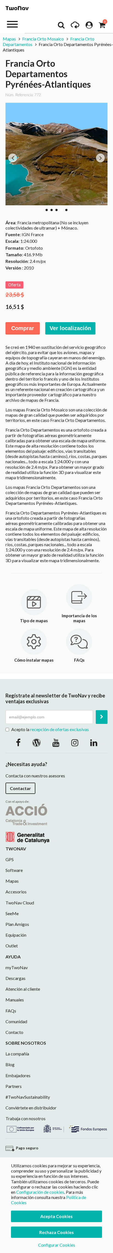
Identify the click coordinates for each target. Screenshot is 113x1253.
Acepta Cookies (56, 1216)
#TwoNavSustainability (27, 1097)
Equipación (15, 934)
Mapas (10, 38)
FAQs (10, 1010)
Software (14, 870)
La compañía (17, 1053)
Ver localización (70, 328)
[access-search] (61, 26)
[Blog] (36, 742)
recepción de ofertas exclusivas (59, 729)
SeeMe (12, 913)
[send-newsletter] (102, 717)
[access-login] (89, 26)
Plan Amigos (17, 924)
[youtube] (56, 742)
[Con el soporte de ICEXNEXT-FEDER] (56, 1127)
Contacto (14, 1032)
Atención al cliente (22, 988)
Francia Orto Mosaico (43, 38)
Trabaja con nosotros (25, 1118)
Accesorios (16, 891)
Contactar (20, 788)
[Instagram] (74, 742)
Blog (10, 1064)
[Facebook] (18, 742)
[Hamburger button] (12, 24)
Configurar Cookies (56, 1244)
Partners (13, 1086)
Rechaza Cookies (56, 1232)
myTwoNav (16, 967)
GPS (9, 859)
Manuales (14, 999)
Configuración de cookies (40, 1192)
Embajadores (17, 1075)
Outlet (11, 945)
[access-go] (75, 26)
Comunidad (16, 1021)
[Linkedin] (93, 742)
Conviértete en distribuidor (30, 1107)
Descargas (15, 978)
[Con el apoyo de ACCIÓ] (27, 822)
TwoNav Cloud (19, 902)
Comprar (22, 328)
